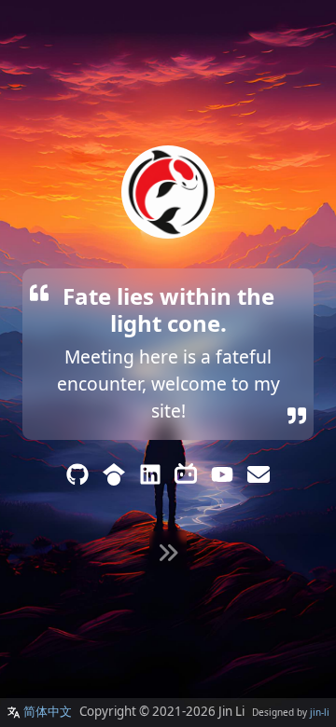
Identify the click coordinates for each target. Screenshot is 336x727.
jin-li (319, 712)
